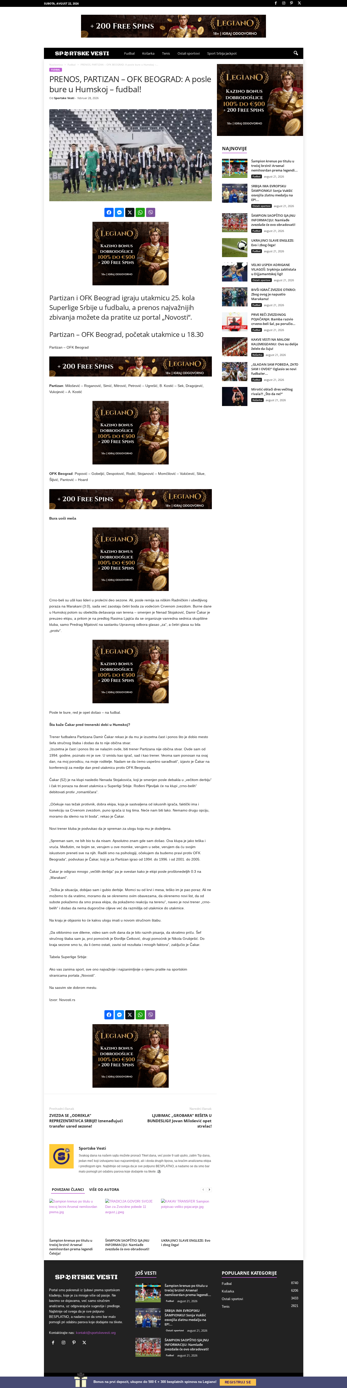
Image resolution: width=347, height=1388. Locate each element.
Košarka (148, 53)
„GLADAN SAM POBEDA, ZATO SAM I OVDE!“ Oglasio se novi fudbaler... (274, 369)
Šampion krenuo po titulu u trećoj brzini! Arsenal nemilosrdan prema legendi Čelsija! (71, 1247)
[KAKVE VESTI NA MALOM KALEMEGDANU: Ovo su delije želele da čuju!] (234, 346)
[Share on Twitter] (129, 212)
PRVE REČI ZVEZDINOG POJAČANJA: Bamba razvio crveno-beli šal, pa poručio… (273, 319)
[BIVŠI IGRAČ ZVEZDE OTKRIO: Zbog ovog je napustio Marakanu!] (234, 296)
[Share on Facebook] (109, 212)
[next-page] (209, 1189)
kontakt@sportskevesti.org (96, 1333)
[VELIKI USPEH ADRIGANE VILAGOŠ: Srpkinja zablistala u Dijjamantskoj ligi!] (234, 272)
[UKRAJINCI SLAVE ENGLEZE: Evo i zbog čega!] (186, 1218)
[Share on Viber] (150, 212)
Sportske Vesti (64, 98)
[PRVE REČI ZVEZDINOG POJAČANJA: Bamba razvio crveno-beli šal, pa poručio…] (234, 321)
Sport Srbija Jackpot (222, 53)
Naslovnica (56, 64)
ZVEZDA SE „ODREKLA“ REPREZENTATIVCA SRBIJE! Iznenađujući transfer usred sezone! (86, 1121)
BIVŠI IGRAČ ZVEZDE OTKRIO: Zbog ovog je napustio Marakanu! (273, 294)
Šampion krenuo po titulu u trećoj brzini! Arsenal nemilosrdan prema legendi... (274, 166)
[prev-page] (203, 1189)
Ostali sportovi (189, 53)
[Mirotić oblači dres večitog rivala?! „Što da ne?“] (234, 396)
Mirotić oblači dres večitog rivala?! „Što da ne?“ (272, 391)
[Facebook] (276, 3)
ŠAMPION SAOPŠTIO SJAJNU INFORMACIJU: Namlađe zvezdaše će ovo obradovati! (127, 1244)
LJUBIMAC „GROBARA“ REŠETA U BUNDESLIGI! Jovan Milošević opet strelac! (179, 1121)
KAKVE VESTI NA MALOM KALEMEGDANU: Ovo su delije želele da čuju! (274, 344)
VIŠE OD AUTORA (104, 1189)
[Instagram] (284, 3)
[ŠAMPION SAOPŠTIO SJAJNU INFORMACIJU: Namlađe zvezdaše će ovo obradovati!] (130, 1218)
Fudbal (129, 53)
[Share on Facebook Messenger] (119, 212)
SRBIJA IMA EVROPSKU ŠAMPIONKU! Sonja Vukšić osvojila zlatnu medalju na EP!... (272, 193)
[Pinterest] (292, 3)
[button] (295, 53)
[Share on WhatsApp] (140, 212)
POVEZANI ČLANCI (68, 1189)
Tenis (166, 53)
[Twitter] (299, 3)
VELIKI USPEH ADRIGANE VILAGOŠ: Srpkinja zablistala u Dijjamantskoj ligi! (273, 269)
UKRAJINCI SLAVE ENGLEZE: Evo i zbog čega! (185, 1242)
